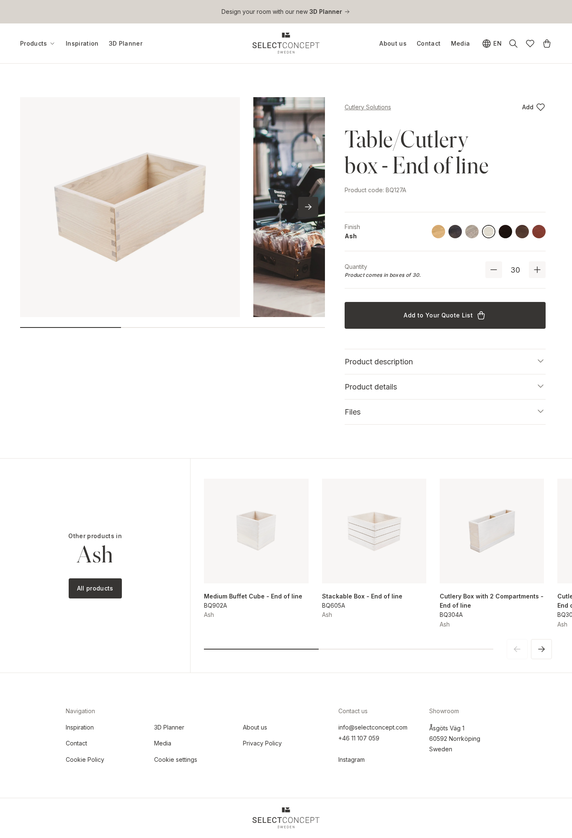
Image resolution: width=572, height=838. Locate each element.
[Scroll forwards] (308, 207)
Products (33, 43)
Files (353, 411)
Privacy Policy (262, 743)
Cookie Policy (85, 759)
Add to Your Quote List (438, 315)
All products (95, 588)
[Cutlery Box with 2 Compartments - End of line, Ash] (492, 531)
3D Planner (126, 43)
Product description (379, 361)
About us (393, 43)
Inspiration (82, 43)
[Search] (513, 43)
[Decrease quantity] (493, 269)
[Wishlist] (530, 43)
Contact (429, 43)
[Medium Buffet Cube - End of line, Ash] (256, 531)
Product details (371, 386)
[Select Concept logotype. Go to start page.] (286, 43)
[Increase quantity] (537, 269)
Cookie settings (175, 759)
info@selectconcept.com (372, 727)
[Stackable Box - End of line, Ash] (374, 531)
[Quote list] (547, 43)
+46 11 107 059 (358, 738)
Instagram (351, 759)
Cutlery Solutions (368, 107)
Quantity (356, 266)
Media (460, 43)
